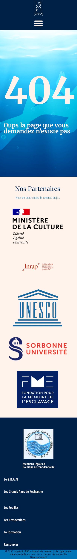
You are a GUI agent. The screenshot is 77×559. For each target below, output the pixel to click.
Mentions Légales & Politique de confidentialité (38, 465)
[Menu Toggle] (38, 23)
